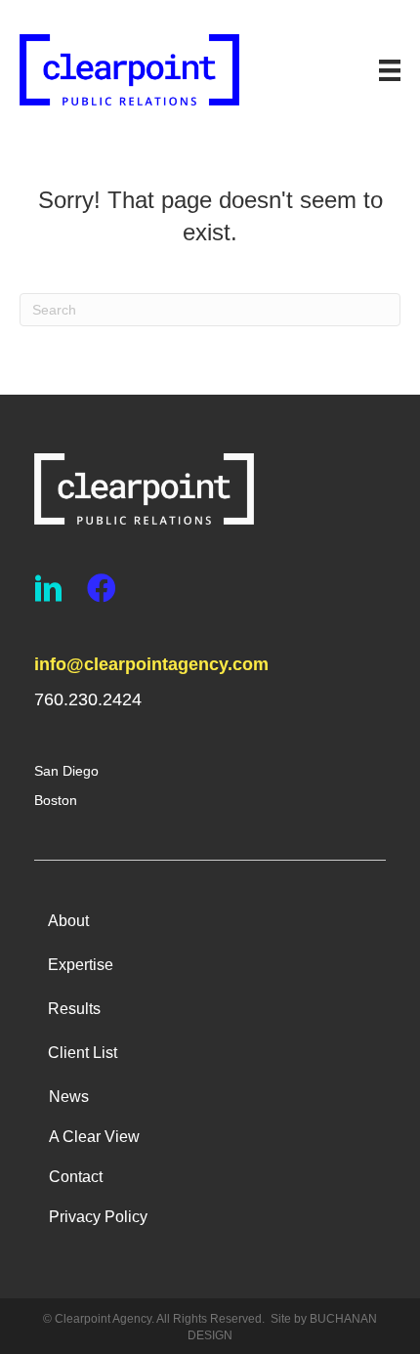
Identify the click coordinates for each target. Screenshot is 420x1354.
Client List (82, 1052)
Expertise (80, 964)
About (68, 920)
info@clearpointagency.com (151, 664)
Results (74, 1008)
